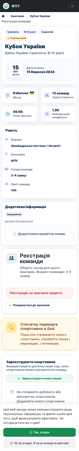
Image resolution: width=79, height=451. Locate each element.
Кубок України (40, 16)
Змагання (17, 16)
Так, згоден (41, 432)
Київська (20, 93)
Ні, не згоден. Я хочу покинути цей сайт (41, 443)
